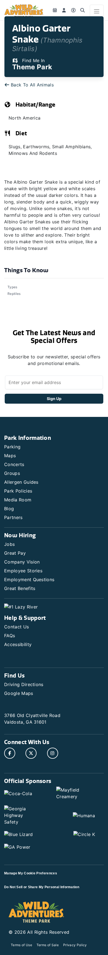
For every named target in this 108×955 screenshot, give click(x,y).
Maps (10, 455)
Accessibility (18, 644)
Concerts (14, 464)
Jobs (9, 544)
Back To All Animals (32, 85)
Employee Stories (23, 570)
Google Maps (18, 693)
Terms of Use (21, 945)
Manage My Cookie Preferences (30, 873)
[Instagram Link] (52, 753)
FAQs (9, 635)
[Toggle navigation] (97, 11)
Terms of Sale (48, 945)
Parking (12, 446)
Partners (13, 517)
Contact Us (16, 626)
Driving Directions (23, 684)
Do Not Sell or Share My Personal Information (41, 887)
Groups (12, 473)
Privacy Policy (75, 945)
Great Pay (15, 553)
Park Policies (18, 491)
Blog (9, 508)
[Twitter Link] (31, 753)
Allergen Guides (21, 482)
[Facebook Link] (9, 753)
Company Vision (22, 562)
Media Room (17, 499)
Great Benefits (19, 588)
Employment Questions (29, 579)
